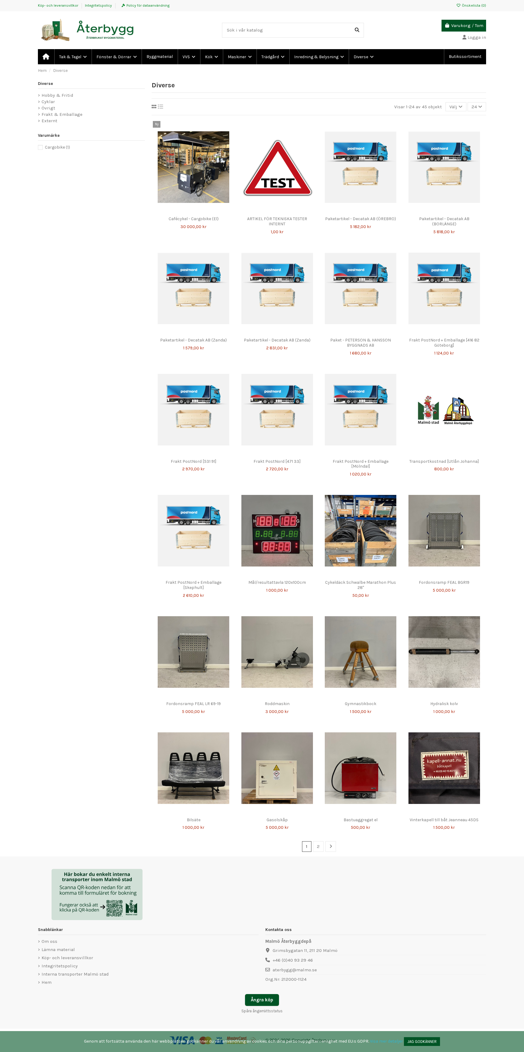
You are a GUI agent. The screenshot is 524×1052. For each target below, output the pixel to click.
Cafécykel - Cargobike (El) (194, 218)
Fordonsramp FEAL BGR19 (444, 582)
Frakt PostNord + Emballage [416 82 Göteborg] (444, 343)
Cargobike (57, 147)
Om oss (49, 941)
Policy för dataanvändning (148, 5)
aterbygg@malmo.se (295, 970)
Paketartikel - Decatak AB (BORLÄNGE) (444, 221)
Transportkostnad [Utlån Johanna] (444, 461)
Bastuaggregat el (361, 819)
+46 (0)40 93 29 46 (293, 960)
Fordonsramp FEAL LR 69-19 (193, 703)
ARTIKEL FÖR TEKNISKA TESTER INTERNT (277, 221)
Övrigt (48, 108)
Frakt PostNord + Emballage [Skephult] (193, 585)
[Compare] (193, 211)
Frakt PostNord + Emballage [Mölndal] (360, 464)
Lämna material (58, 949)
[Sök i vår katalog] (357, 30)
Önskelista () (473, 5)
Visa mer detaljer (386, 1041)
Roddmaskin (277, 703)
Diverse (45, 83)
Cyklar (48, 101)
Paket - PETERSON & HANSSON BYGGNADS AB (360, 343)
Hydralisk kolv (444, 703)
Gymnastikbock (360, 703)
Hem (47, 982)
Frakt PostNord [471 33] (277, 461)
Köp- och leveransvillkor (58, 5)
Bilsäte (193, 819)
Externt (49, 120)
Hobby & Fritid (57, 95)
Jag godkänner (422, 1041)
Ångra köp (262, 1000)
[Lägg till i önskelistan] (184, 211)
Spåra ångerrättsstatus (262, 1011)
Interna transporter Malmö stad (75, 974)
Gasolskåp (277, 819)
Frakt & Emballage (62, 114)
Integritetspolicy (98, 5)
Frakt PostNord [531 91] (193, 461)
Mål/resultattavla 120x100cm (277, 582)
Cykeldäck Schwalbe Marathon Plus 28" (360, 585)
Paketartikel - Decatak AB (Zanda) (193, 340)
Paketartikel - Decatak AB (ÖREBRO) (360, 218)
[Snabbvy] (202, 211)
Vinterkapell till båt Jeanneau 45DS (444, 819)
